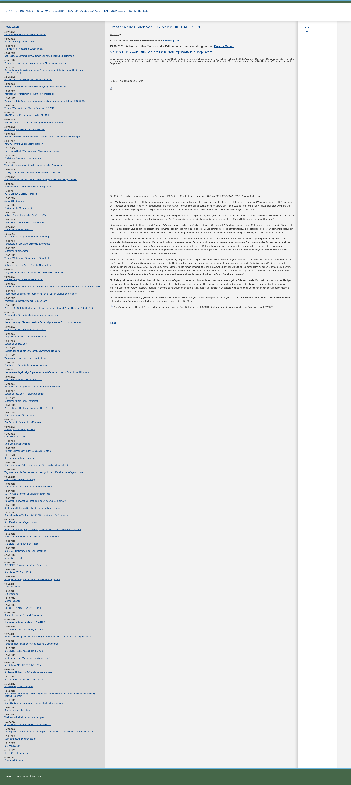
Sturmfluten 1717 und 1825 (17, 572)
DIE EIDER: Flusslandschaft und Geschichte (26, 565)
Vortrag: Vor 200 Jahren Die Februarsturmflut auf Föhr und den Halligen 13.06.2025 (44, 101)
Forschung (43, 11)
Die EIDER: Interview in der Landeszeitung (25, 551)
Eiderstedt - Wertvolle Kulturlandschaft (23, 379)
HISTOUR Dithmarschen (16, 753)
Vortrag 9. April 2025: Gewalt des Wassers (24, 129)
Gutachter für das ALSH (15, 344)
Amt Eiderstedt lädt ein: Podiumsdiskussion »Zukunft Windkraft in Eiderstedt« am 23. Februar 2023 (52, 287)
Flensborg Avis (171, 41)
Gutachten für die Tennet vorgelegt (21, 401)
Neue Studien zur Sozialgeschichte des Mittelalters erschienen (34, 703)
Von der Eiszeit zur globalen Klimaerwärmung (26, 237)
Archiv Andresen (138, 11)
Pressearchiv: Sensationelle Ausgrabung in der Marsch (31, 315)
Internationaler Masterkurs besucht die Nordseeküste (30, 94)
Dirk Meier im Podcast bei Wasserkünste (24, 49)
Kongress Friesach (13, 760)
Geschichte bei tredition (15, 436)
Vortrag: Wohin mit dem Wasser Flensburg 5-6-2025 (29, 108)
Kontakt (9, 776)
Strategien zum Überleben (17, 710)
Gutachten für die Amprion (17, 251)
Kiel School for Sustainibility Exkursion (23, 422)
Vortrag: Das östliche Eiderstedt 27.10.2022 (25, 329)
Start (9, 11)
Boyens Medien (224, 46)
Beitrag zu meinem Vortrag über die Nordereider (27, 265)
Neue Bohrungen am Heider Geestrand (23, 279)
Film (105, 11)
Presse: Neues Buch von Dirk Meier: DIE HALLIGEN (29, 408)
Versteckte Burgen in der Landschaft (21, 42)
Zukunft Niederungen (14, 201)
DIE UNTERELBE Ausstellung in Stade (23, 629)
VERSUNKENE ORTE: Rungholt (20, 194)
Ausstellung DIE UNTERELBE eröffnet (23, 665)
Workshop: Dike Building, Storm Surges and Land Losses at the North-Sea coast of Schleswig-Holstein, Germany (50, 695)
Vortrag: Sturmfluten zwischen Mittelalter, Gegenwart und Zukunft (35, 87)
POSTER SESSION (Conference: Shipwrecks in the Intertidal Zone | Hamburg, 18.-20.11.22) (49, 308)
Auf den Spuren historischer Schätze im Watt (26, 215)
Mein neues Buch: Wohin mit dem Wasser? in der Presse (32, 151)
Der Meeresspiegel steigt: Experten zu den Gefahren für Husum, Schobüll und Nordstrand (47, 372)
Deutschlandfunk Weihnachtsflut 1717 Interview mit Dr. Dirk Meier (36, 515)
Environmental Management (18, 208)
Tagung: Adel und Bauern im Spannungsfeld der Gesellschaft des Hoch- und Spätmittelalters (49, 731)
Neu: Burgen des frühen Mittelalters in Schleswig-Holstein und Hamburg (39, 56)
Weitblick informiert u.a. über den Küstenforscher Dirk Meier (33, 165)
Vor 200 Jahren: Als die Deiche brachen (23, 144)
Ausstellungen (90, 11)
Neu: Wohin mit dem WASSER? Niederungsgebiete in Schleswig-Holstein (40, 179)
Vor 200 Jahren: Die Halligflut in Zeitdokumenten (28, 79)
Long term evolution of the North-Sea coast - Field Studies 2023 (35, 272)
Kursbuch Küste (12, 601)
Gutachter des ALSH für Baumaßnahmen (24, 394)
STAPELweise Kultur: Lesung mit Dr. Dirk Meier (27, 115)
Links (305, 31)
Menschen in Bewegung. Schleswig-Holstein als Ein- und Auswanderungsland (42, 529)
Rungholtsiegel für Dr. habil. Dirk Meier (23, 615)
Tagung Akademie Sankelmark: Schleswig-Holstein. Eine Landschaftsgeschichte (43, 472)
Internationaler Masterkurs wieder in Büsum (25, 34)
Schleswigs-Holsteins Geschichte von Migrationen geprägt (32, 508)
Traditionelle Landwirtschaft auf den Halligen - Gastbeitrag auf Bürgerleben (40, 294)
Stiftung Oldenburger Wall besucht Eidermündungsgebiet (32, 579)
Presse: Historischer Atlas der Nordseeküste (25, 301)
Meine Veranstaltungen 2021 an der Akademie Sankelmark (33, 386)
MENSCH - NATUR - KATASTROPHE (23, 608)
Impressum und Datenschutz (30, 776)
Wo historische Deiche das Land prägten (24, 717)
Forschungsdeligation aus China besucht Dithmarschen (31, 644)
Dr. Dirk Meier (24, 11)
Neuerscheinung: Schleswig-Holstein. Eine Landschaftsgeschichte (36, 465)
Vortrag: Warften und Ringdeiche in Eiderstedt (26, 258)
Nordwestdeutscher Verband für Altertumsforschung (29, 486)
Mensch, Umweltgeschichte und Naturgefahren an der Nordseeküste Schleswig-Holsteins (47, 636)
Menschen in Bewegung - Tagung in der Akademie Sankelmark (35, 501)
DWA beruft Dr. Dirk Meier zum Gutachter (24, 222)
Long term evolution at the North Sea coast (25, 337)
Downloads (118, 11)
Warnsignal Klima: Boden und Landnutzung (25, 358)
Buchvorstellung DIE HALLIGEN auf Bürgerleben (28, 187)
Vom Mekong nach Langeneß (18, 686)
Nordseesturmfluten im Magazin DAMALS (24, 622)
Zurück (113, 323)
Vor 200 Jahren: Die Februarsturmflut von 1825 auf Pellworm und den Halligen (42, 137)
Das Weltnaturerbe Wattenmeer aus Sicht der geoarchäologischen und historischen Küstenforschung (44, 71)
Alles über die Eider (14, 558)
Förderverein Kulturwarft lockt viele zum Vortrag (27, 244)
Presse (306, 27)
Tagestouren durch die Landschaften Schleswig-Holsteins (32, 351)
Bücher (73, 11)
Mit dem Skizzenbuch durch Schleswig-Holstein (27, 451)
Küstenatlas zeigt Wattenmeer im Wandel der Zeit (28, 658)
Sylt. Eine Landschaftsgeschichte (20, 522)
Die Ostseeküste (12, 586)
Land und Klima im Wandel (17, 444)
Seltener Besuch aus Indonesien (20, 739)
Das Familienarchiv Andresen (18, 229)
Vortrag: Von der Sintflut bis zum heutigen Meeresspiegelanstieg (35, 63)
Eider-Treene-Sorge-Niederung (19, 479)
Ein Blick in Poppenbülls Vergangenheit (23, 158)
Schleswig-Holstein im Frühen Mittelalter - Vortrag (28, 672)
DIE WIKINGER (12, 746)
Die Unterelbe (11, 594)
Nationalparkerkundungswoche (19, 429)
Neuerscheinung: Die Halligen (19, 415)
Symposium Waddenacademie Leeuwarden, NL (27, 724)
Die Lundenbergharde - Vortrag (19, 458)
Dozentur (59, 11)
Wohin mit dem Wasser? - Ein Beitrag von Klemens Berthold (33, 122)
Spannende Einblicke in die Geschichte (23, 679)
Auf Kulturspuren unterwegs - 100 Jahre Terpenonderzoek (32, 536)
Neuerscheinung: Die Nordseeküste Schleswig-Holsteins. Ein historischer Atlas (42, 322)
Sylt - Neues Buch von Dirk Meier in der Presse (27, 494)
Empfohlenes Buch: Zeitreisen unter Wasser (25, 365)
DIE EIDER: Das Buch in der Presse (22, 544)
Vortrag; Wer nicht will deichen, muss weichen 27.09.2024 (32, 172)
